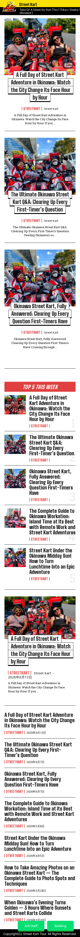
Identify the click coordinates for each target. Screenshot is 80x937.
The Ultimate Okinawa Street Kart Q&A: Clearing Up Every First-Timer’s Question (40, 202)
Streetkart (31, 108)
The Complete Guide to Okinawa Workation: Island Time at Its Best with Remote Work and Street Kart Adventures (52, 521)
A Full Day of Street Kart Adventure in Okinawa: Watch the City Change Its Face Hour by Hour (49, 408)
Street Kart (51, 109)
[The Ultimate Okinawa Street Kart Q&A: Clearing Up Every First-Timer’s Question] (40, 166)
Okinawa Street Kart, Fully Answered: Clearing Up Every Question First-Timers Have (40, 313)
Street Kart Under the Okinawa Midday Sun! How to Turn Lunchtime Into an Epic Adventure (52, 561)
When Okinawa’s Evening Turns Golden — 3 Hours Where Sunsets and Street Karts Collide (37, 907)
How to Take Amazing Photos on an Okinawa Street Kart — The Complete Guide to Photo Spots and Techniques (39, 876)
